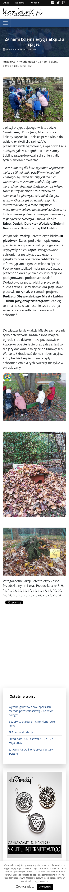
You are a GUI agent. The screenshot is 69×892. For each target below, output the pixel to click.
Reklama (20, 2)
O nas (6, 2)
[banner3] (34, 814)
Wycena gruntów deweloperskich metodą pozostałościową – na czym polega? (31, 711)
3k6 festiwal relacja (21, 732)
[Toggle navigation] (5, 23)
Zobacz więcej (25, 886)
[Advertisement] (34, 649)
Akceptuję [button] (45, 886)
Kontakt (35, 2)
